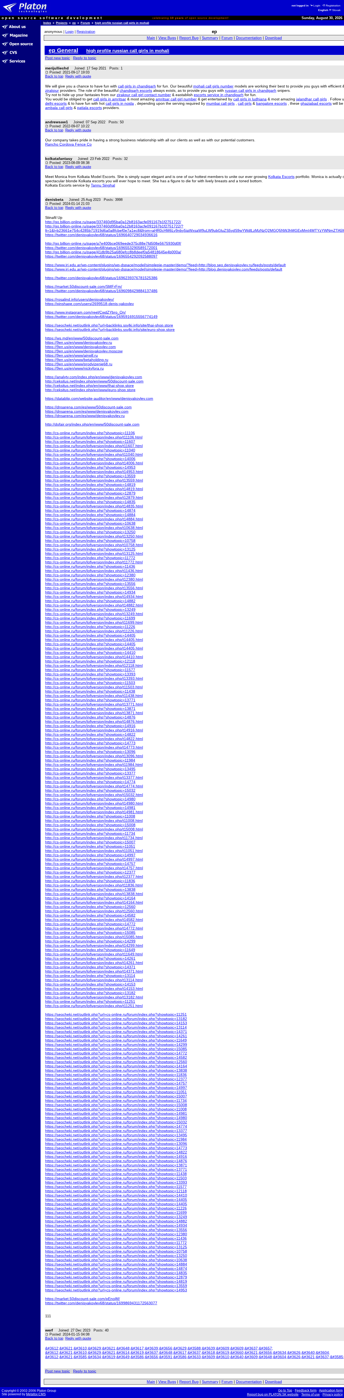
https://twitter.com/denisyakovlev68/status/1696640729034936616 (101, 235)
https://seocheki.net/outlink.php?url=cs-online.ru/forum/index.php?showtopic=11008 (116, 1109)
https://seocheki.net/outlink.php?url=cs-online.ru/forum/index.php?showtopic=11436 (116, 1238)
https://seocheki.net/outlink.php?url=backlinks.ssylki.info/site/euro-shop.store (110, 329)
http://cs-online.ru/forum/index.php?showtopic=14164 (90, 898)
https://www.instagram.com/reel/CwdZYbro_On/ (85, 312)
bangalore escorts (271, 103)
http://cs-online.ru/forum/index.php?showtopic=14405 (90, 635)
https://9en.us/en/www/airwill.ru (71, 355)
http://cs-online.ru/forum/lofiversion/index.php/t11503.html (94, 687)
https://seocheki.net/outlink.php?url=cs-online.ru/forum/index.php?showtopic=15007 (116, 1096)
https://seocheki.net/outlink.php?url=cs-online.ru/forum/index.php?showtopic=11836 (116, 1075)
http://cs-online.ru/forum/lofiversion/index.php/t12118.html (94, 665)
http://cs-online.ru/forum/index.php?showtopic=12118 (90, 661)
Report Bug (189, 38)
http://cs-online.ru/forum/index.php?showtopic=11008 (90, 816)
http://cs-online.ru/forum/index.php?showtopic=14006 (90, 459)
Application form (331, 1390)
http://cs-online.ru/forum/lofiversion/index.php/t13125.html (94, 553)
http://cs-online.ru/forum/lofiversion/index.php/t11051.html (94, 851)
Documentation (249, 38)
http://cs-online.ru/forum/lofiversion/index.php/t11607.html (94, 446)
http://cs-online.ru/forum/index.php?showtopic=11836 (90, 881)
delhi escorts (56, 103)
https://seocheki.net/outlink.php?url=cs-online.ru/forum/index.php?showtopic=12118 (116, 1191)
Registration (333, 5)
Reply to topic (84, 58)
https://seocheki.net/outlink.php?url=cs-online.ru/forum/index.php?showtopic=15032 (116, 1122)
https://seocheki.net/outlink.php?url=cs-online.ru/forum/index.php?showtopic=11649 (116, 1040)
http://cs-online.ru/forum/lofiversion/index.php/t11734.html (94, 838)
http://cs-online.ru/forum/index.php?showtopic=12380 (90, 575)
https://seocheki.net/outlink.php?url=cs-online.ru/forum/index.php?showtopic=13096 (116, 1143)
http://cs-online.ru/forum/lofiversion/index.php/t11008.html (94, 820)
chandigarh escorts (136, 90)
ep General (63, 50)
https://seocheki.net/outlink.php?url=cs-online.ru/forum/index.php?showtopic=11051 (116, 1092)
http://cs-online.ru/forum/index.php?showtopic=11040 (90, 450)
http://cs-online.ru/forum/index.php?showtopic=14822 (90, 734)
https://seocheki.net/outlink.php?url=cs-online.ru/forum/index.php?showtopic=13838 (116, 1070)
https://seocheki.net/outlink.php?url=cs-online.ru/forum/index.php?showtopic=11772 (116, 1243)
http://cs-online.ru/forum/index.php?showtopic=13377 (90, 773)
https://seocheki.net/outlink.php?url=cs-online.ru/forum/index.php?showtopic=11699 (116, 1212)
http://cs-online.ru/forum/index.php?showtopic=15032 (90, 790)
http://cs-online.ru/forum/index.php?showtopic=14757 (90, 863)
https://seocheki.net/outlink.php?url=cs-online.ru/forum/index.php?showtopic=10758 (116, 1251)
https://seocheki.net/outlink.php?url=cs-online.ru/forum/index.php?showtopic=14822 (116, 1152)
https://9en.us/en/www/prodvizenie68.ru (78, 364)
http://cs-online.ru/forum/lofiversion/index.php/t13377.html (94, 777)
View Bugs (167, 38)
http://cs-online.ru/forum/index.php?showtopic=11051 (90, 846)
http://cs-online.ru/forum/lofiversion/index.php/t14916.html (94, 730)
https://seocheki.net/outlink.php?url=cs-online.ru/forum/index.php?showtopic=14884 (116, 1264)
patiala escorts (89, 108)
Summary (210, 38)
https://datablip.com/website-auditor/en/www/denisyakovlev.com (99, 398)
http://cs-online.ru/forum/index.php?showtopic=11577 (90, 670)
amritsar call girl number (176, 99)
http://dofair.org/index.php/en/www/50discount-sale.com (92, 424)
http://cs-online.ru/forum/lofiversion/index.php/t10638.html (94, 527)
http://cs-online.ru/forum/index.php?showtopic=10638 (90, 523)
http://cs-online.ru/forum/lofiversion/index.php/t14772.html (94, 928)
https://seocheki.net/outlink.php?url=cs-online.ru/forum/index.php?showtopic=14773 (116, 1148)
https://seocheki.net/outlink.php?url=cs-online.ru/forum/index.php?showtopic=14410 (116, 1195)
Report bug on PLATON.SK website (273, 1394)
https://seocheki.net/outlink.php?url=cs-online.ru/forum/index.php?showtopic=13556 (116, 1230)
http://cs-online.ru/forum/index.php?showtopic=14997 (90, 855)
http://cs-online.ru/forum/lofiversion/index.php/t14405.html (94, 639)
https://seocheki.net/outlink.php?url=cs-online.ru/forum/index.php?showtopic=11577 (116, 1187)
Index (47, 22)
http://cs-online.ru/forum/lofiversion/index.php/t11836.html (94, 885)
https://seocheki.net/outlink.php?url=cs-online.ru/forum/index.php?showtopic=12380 (116, 1234)
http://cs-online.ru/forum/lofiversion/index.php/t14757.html (94, 868)
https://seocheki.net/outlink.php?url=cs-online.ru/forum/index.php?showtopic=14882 (116, 1221)
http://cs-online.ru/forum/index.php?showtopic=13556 (90, 583)
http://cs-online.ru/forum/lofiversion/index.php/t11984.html (94, 764)
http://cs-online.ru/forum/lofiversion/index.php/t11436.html (94, 571)
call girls (245, 103)
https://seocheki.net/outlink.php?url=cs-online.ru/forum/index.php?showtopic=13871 (116, 1165)
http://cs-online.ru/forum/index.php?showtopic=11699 (90, 618)
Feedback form (306, 1390)
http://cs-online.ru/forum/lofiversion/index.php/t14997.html (94, 859)
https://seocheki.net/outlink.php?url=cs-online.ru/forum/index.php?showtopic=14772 (116, 1053)
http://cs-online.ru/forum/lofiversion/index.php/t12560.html (94, 911)
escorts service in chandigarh (218, 95)
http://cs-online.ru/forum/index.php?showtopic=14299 (90, 941)
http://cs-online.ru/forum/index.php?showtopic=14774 (90, 782)
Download (273, 38)
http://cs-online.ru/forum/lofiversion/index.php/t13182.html (94, 997)
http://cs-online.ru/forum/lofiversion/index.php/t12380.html (94, 579)
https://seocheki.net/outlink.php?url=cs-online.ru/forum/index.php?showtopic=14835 (116, 1273)
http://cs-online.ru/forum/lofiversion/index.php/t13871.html (94, 713)
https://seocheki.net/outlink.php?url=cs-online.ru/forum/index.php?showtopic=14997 (116, 1087)
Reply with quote (78, 76)
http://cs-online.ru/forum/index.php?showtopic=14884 (90, 515)
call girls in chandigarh (137, 86)
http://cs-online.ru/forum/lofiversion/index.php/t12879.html (94, 497)
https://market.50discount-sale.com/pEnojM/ (82, 1299)
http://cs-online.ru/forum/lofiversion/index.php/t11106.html (93, 437)
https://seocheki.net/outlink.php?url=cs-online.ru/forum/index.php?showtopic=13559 (116, 1286)
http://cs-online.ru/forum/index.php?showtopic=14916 (90, 726)
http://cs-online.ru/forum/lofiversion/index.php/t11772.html (94, 562)
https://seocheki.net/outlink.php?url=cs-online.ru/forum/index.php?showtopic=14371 (116, 1031)
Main (151, 38)
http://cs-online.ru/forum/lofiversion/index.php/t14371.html (94, 971)
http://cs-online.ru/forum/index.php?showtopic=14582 (90, 915)
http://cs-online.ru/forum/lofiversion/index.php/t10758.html (94, 545)
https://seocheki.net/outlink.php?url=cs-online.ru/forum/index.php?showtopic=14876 (116, 1161)
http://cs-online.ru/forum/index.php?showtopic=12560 (90, 907)
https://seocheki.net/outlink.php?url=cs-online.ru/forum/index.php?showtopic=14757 (116, 1083)
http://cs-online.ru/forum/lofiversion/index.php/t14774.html (94, 786)
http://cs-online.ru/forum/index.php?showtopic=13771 (90, 700)
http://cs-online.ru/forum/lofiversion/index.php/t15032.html (94, 795)
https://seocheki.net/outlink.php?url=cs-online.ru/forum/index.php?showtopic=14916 (116, 1156)
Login (316, 5)
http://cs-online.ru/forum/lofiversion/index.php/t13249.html (94, 614)
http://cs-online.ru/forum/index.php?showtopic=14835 (90, 502)
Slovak (336, 10)
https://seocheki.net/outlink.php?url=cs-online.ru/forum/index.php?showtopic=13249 (116, 1217)
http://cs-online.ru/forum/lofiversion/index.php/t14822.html (94, 739)
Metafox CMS (36, 1394)
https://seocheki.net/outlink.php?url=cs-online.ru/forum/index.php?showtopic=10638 (116, 1260)
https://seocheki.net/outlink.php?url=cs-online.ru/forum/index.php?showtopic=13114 (116, 1027)
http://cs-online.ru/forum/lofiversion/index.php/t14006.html (94, 463)
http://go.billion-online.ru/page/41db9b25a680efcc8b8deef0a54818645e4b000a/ (113, 252)
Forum (85, 22)
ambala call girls (59, 108)
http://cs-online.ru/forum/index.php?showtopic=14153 (90, 984)
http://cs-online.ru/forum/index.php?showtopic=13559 (90, 476)
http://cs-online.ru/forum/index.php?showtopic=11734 (90, 833)
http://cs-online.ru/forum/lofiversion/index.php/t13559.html (94, 480)
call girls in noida (120, 103)
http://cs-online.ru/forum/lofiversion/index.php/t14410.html (94, 657)
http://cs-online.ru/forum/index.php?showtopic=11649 (90, 950)
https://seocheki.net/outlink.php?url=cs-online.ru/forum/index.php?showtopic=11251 (116, 1014)
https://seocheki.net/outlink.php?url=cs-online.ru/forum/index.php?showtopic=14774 (116, 1126)
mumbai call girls (220, 103)
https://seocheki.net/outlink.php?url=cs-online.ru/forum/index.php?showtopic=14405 (116, 1199)
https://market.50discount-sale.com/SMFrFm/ (83, 286)
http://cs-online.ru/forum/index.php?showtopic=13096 (90, 751)
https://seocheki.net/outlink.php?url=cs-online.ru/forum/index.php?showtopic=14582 (116, 1057)
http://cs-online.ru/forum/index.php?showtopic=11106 (90, 433)
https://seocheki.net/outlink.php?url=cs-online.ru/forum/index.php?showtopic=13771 (116, 1169)
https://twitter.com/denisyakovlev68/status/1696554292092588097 (101, 256)
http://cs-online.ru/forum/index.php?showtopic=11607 (90, 441)
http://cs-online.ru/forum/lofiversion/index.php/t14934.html (94, 596)
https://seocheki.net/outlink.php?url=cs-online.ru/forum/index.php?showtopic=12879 (116, 1277)
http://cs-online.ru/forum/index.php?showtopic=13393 (90, 674)
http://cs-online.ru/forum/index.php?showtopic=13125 (90, 549)
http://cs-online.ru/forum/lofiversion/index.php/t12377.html (94, 876)
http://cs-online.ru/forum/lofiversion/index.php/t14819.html (94, 489)
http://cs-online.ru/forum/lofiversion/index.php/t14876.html (94, 721)
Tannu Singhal (103, 185)
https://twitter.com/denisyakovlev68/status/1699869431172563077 (101, 1303)
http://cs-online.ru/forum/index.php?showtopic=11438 (90, 691)
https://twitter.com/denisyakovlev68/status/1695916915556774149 (101, 316)
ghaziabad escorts (316, 103)
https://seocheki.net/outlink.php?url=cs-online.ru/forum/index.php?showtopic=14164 (116, 1066)
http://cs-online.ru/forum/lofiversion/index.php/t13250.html (94, 536)
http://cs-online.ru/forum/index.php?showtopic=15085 (90, 932)
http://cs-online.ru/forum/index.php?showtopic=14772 (90, 924)
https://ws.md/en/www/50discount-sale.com (82, 338)
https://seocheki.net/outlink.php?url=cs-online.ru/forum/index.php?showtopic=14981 (116, 1113)
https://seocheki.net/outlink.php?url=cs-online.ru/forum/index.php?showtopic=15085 (116, 1049)
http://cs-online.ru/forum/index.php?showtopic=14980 (90, 799)
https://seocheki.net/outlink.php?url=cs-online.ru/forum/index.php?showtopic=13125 (116, 1247)
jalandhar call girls (311, 99)
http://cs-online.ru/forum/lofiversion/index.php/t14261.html (94, 963)
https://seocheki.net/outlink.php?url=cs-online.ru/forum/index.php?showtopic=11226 (116, 1208)
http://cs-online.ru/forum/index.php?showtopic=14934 (90, 592)
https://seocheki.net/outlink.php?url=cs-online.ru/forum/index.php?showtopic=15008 (116, 1105)
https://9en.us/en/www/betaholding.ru (76, 360)
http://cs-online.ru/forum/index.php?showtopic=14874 (90, 510)
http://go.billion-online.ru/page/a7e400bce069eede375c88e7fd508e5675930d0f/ (113, 243)
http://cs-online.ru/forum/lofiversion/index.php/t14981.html (94, 812)
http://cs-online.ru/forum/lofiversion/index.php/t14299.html (94, 945)
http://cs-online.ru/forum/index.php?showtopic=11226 (90, 627)
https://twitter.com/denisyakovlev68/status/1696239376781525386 (101, 278)
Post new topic (57, 58)
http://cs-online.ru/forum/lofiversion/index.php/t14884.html (94, 519)
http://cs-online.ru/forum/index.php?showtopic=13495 (90, 769)
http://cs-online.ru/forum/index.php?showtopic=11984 (90, 760)
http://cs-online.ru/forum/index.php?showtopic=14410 (90, 652)
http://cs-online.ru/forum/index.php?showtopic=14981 (90, 807)
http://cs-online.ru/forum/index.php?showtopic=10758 (90, 540)
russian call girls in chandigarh (250, 90)
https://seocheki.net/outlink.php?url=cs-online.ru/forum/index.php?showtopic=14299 (116, 1044)
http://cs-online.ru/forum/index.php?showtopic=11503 (90, 683)
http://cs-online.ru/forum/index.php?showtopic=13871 (90, 708)
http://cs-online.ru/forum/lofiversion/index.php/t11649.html (94, 954)
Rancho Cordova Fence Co (68, 144)
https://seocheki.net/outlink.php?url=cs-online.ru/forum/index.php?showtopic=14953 (116, 1290)
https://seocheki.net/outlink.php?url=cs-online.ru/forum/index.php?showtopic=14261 (116, 1036)
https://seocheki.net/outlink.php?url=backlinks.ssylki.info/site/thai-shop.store (109, 325)
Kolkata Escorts (281, 176)
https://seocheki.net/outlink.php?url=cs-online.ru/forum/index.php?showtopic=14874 (116, 1268)
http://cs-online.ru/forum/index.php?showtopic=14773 (90, 743)
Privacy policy (332, 1394)
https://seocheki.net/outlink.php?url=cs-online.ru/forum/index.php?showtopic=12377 (116, 1079)
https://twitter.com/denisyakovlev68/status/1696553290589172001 (101, 248)
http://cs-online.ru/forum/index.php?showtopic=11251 (90, 1001)
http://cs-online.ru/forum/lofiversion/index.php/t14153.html (94, 988)
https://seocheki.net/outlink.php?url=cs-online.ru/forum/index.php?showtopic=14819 (116, 1281)
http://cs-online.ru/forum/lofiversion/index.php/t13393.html (94, 678)
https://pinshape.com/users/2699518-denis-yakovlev (89, 304)
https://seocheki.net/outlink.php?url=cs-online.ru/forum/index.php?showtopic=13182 (116, 1019)
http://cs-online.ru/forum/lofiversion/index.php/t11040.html (94, 454)
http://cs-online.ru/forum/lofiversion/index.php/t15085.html (94, 937)
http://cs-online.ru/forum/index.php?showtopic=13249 (90, 609)
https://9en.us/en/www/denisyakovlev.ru (78, 342)
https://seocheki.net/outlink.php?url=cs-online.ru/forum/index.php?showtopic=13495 (116, 1135)
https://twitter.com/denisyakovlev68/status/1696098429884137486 (101, 291)
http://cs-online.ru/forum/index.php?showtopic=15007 (90, 842)
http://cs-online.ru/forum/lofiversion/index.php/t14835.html (94, 506)
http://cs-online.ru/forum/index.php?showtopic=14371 (90, 967)
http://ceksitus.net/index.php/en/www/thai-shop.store (89, 385)
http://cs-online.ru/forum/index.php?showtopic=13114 (90, 975)
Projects (61, 22)
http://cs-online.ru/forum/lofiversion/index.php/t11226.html (94, 631)
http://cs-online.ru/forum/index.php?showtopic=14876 (90, 717)
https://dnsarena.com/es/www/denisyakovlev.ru (85, 416)
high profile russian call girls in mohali (122, 22)
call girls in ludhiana (250, 99)
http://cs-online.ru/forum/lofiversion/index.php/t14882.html (94, 605)
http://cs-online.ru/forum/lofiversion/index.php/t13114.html (94, 980)
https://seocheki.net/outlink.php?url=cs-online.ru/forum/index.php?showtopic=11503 (116, 1178)
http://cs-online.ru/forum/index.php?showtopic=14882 (90, 601)
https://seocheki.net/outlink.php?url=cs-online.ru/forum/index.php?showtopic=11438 (116, 1174)
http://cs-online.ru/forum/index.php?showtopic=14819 (90, 484)
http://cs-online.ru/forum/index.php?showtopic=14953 (90, 467)
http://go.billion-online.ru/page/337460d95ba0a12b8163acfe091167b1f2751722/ (113, 222)
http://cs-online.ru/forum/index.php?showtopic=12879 (90, 493)
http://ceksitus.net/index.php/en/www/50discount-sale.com (94, 381)
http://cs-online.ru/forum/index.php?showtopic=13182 (90, 993)
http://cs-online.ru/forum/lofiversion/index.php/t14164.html (94, 902)
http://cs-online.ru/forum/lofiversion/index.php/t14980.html (94, 803)
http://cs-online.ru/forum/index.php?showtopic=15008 (90, 825)
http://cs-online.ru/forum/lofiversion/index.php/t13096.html (94, 756)
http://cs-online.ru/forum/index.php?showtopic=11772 (90, 558)
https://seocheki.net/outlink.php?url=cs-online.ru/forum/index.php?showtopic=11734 (116, 1100)
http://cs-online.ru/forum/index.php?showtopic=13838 (90, 889)
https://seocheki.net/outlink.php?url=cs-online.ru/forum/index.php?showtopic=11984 (116, 1139)
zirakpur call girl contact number (144, 95)
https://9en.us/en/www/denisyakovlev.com (80, 347)
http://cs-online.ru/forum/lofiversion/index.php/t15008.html (94, 829)
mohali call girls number (213, 86)
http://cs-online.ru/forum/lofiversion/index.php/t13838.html (94, 894)
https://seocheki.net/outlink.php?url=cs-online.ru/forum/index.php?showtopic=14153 (116, 1023)
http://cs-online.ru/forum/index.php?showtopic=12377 (90, 872)
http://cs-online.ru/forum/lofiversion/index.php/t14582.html (94, 919)
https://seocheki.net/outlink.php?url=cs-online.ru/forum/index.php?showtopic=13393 (116, 1182)
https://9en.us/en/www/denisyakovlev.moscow (84, 351)
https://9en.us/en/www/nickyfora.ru (74, 368)
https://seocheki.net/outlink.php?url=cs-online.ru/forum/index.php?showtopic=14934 (116, 1225)
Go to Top (285, 1390)
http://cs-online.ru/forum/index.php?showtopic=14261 (90, 958)
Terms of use (310, 1394)
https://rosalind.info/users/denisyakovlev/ (79, 299)
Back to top (54, 76)
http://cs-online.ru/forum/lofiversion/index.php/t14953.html (94, 471)
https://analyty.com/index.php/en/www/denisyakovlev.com (93, 377)
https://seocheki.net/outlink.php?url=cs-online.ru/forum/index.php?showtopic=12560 (116, 1062)
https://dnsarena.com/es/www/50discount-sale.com (88, 407)
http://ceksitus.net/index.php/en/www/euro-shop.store (90, 390)
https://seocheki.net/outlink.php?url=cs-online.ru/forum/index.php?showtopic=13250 (116, 1255)
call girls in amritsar (109, 99)
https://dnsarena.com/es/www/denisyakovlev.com (86, 411)
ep (74, 22)
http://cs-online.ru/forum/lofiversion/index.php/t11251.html (94, 1006)
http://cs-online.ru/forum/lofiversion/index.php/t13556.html (94, 588)
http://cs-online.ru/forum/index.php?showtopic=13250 (90, 532)
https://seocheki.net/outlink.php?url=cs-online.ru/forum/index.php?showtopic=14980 (116, 1118)
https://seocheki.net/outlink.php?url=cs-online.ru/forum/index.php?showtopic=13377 (116, 1131)
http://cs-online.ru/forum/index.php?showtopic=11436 (90, 566)
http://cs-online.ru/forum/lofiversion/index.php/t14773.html (94, 747)
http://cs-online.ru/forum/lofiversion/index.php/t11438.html (94, 695)
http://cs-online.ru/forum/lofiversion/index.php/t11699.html (94, 622)
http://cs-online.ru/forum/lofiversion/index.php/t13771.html (94, 704)
